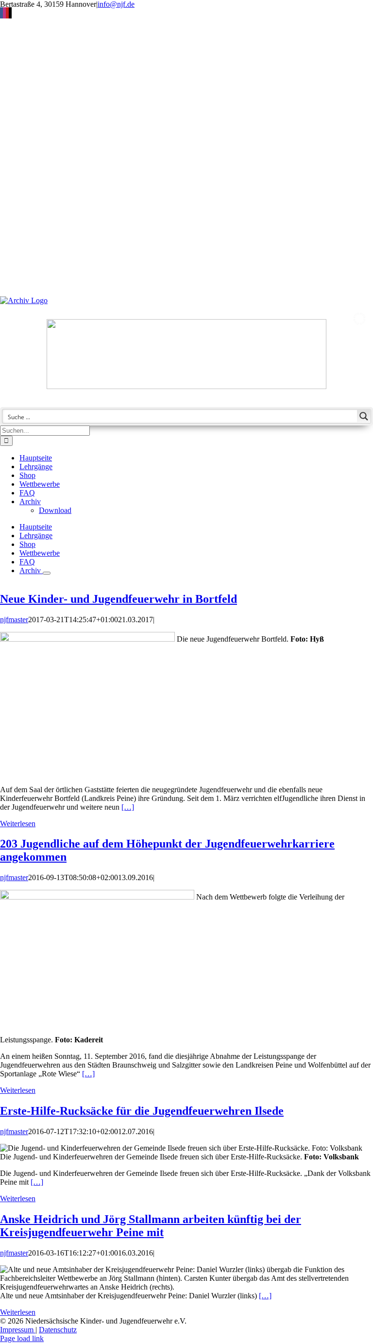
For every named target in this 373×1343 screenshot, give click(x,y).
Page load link (22, 1338)
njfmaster (14, 619)
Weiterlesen (17, 823)
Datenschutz (58, 1330)
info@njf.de (116, 4)
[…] (127, 807)
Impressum (17, 1330)
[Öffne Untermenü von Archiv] (47, 573)
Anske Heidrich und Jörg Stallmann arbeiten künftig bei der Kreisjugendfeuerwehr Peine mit (150, 1226)
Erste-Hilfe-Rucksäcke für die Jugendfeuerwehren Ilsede (142, 1111)
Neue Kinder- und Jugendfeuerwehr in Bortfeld (118, 599)
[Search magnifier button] (364, 416)
